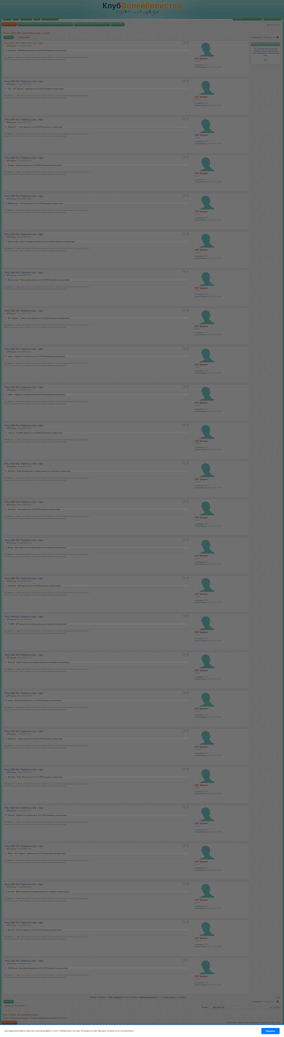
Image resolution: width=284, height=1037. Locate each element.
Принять (270, 1031)
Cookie (55, 1031)
